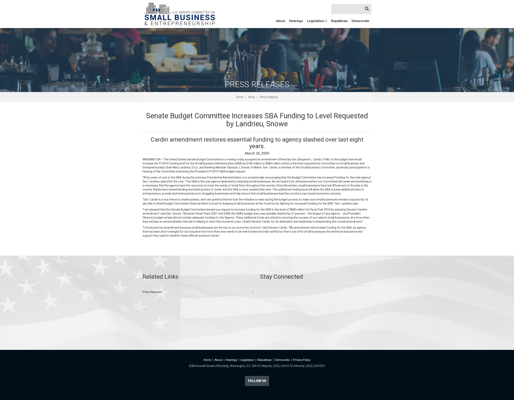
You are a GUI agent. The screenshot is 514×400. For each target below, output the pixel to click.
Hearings (296, 21)
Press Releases (257, 84)
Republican (339, 21)
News (251, 97)
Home (239, 97)
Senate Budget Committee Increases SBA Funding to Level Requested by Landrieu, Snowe (257, 120)
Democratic (360, 21)
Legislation (316, 21)
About (280, 21)
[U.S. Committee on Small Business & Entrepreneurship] (180, 14)
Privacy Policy (301, 360)
